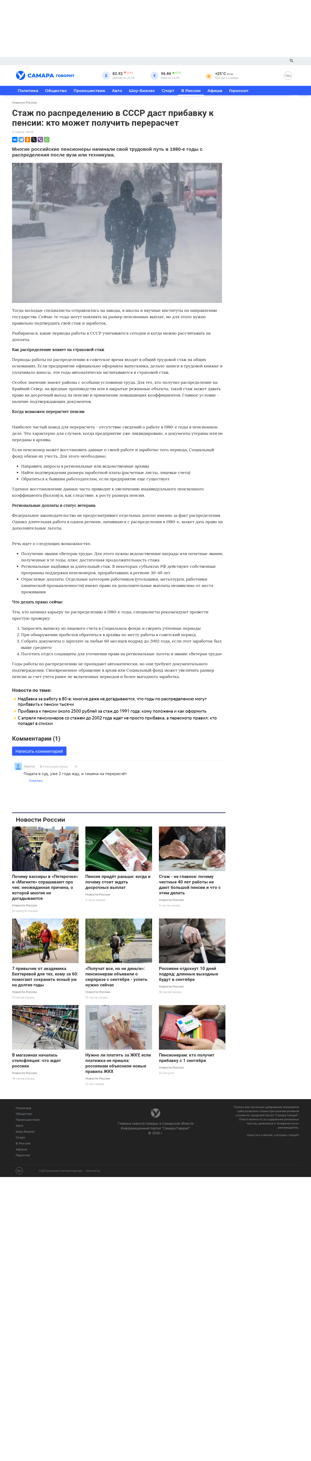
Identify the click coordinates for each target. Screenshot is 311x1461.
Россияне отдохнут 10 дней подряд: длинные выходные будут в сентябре (188, 974)
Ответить (35, 781)
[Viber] (40, 139)
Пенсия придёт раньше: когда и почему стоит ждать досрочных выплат (117, 882)
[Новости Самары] (45, 74)
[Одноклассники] (27, 139)
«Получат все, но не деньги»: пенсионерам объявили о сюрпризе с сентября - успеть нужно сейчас (116, 977)
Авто (117, 90)
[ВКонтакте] (15, 139)
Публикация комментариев (60, 1170)
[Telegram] (21, 139)
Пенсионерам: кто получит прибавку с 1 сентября (186, 1057)
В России (191, 90)
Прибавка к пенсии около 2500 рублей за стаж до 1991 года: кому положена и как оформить (112, 711)
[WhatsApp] (46, 139)
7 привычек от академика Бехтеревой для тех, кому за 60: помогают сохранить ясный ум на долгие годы (45, 977)
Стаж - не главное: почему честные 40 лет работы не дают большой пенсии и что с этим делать (190, 885)
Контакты (93, 1170)
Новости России (24, 905)
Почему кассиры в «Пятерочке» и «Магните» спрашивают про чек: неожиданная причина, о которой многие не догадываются (45, 887)
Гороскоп (238, 90)
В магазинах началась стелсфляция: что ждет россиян (36, 1060)
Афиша (214, 90)
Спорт (168, 90)
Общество (56, 90)
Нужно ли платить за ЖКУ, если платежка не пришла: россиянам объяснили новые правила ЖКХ (118, 1063)
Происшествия (89, 90)
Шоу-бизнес (142, 90)
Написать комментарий (39, 751)
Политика (28, 90)
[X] (34, 139)
